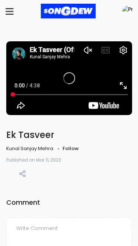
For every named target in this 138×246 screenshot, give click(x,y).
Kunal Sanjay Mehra (30, 148)
